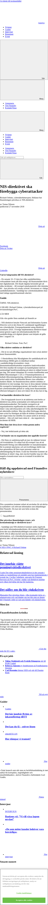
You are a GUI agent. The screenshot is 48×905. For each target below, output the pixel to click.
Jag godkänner (9, 516)
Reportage (9, 34)
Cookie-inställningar (24, 893)
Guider (8, 29)
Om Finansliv (10, 105)
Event (7, 36)
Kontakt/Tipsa (11, 108)
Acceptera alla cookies (24, 900)
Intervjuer (9, 32)
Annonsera (9, 103)
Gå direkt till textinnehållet (10, 1)
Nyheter (8, 27)
